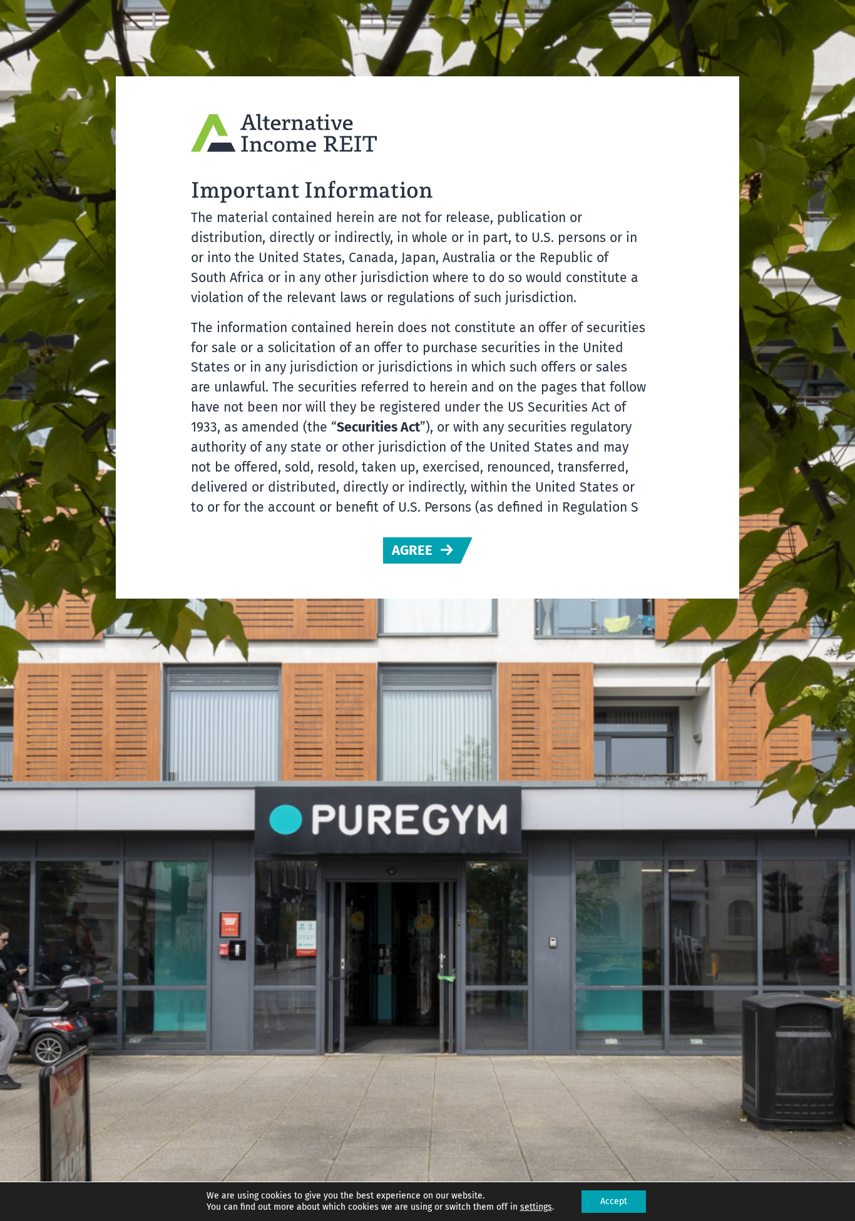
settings (536, 1207)
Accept (613, 1201)
